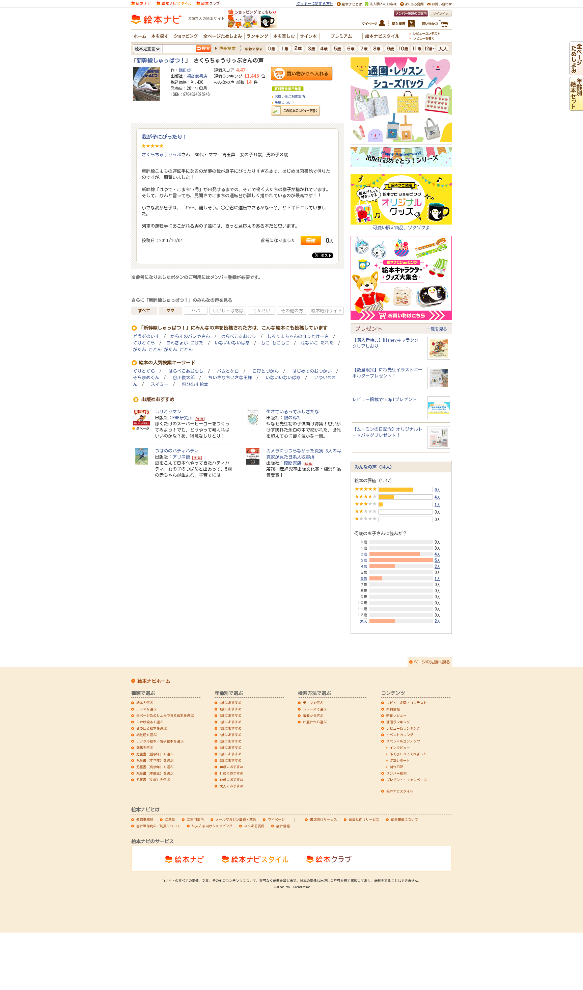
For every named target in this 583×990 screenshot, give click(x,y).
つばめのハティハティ (177, 450)
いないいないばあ (232, 343)
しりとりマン (168, 411)
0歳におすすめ (231, 702)
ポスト (325, 255)
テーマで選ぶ (313, 702)
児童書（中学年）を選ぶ (154, 760)
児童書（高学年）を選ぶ (154, 766)
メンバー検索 (396, 773)
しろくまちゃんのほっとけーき (298, 336)
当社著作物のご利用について (158, 826)
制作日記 (396, 766)
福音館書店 (197, 76)
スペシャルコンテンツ (403, 741)
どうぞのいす (146, 336)
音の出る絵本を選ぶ (151, 728)
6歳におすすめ (231, 741)
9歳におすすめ (231, 760)
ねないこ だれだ (317, 343)
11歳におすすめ (231, 773)
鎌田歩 (185, 70)
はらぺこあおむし (238, 336)
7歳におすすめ (231, 747)
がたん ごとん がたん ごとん (163, 349)
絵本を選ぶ (144, 702)
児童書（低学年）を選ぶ (154, 754)
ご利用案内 (195, 819)
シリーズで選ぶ (315, 709)
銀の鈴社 (292, 417)
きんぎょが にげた (184, 343)
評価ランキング (398, 722)
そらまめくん (146, 377)
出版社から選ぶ (315, 722)
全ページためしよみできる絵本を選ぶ (165, 715)
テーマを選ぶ (146, 709)
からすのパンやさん (190, 336)
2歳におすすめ (231, 715)
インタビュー (400, 747)
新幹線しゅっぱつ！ (161, 60)
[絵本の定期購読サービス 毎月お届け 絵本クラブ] (208, 3)
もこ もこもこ (275, 343)
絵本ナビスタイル (399, 791)
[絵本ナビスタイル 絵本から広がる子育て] (174, 3)
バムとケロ (228, 371)
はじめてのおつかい (312, 371)
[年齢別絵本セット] (576, 108)
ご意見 (170, 819)
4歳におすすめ (231, 728)
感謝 (310, 240)
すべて (144, 311)
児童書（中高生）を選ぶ (154, 773)
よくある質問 (254, 826)
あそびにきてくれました (408, 754)
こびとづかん (265, 371)
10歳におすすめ (231, 766)
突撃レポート (400, 760)
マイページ (276, 819)
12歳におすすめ (231, 779)
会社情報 (283, 826)
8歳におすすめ (231, 754)
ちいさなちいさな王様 (230, 377)
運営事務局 (144, 819)
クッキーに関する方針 (314, 3)
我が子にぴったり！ (164, 136)
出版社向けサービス (364, 819)
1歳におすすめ (231, 709)
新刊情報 (393, 709)
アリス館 (181, 456)
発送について (285, 102)
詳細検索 (227, 48)
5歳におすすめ (231, 734)
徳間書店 (292, 463)
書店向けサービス (323, 819)
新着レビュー (396, 715)
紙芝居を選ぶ (146, 734)
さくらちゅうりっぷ (161, 154)
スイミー (159, 384)
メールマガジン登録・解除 (236, 819)
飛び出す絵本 (195, 384)
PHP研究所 (182, 417)
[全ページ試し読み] (576, 72)
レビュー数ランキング (403, 728)
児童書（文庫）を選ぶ (153, 779)
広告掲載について (404, 819)
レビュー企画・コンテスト (406, 702)
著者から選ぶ (313, 715)
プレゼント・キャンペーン (406, 779)
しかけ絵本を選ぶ (149, 722)
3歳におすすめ (231, 722)
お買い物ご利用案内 (290, 96)
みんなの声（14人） (374, 467)
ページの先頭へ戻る (432, 662)
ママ (170, 311)
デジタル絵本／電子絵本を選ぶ (160, 741)
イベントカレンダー (401, 734)
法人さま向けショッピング (212, 826)
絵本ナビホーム (153, 681)
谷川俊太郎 (184, 377)
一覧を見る (437, 329)
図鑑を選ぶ (144, 747)
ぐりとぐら (144, 343)
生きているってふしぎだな (292, 411)
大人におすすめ (231, 786)
